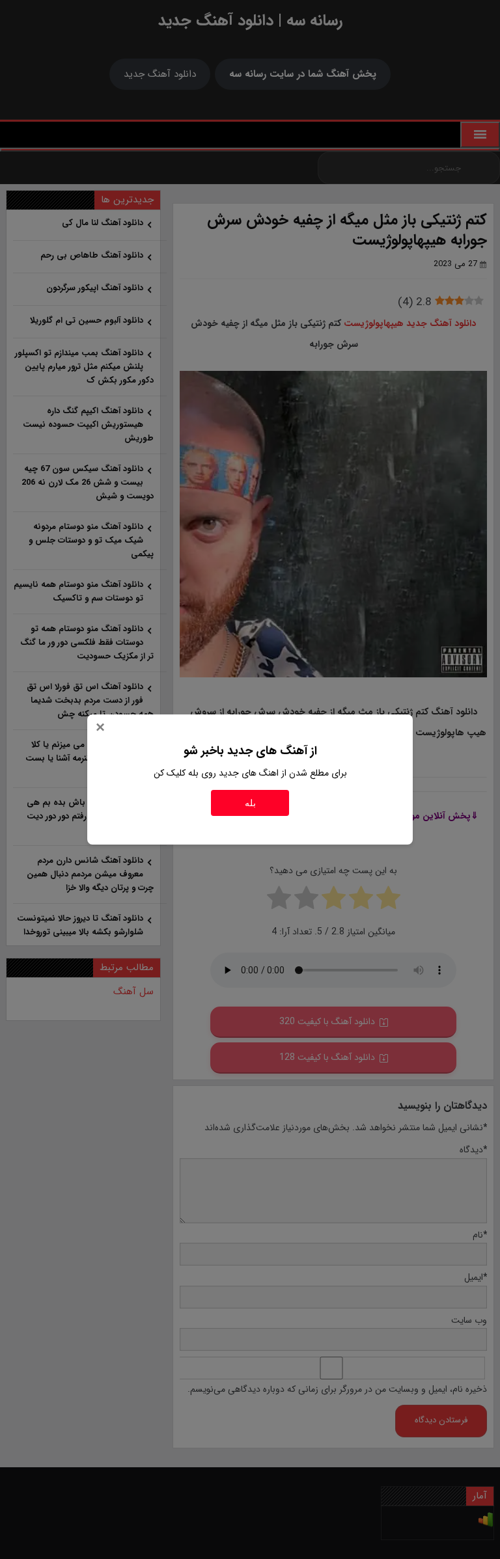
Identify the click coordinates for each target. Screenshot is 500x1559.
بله (250, 803)
